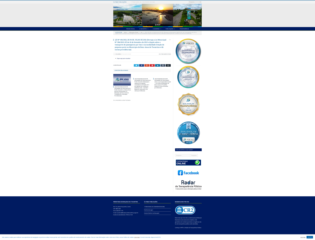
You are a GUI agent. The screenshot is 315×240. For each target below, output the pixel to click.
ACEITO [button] (310, 237)
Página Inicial (130, 29)
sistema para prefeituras (195, 218)
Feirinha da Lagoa (135, 2)
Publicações (169, 29)
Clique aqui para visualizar (123, 58)
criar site (185, 218)
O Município (143, 29)
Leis (160, 54)
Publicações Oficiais (166, 54)
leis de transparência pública (182, 224)
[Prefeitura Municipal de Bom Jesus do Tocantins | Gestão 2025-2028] (157, 15)
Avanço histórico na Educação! (151, 213)
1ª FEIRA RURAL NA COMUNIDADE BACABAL (154, 206)
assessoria (186, 220)
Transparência (184, 29)
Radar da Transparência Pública (193, 227)
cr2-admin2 (118, 54)
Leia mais (136, 237)
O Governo (156, 29)
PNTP (182, 227)
